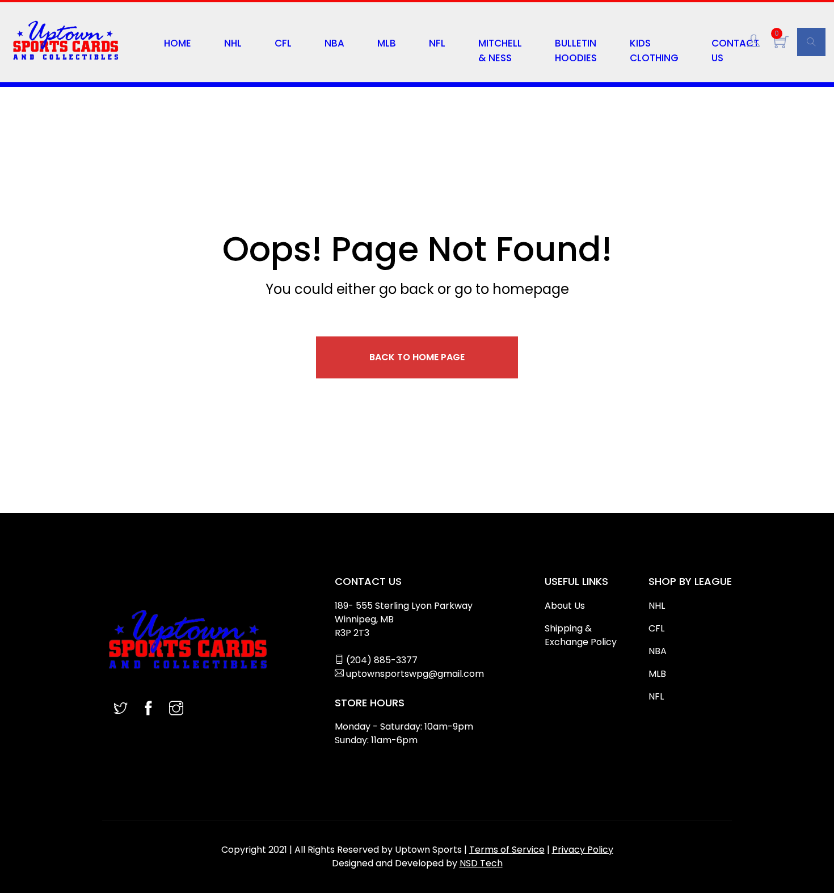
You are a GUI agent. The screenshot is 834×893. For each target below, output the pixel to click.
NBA (334, 43)
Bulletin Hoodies (576, 50)
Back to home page (417, 357)
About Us (565, 605)
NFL (437, 43)
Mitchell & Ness (500, 50)
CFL (283, 43)
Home (177, 43)
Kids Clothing (654, 50)
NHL (233, 43)
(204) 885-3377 (382, 660)
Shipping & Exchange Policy (581, 635)
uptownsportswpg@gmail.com (415, 673)
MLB (386, 43)
